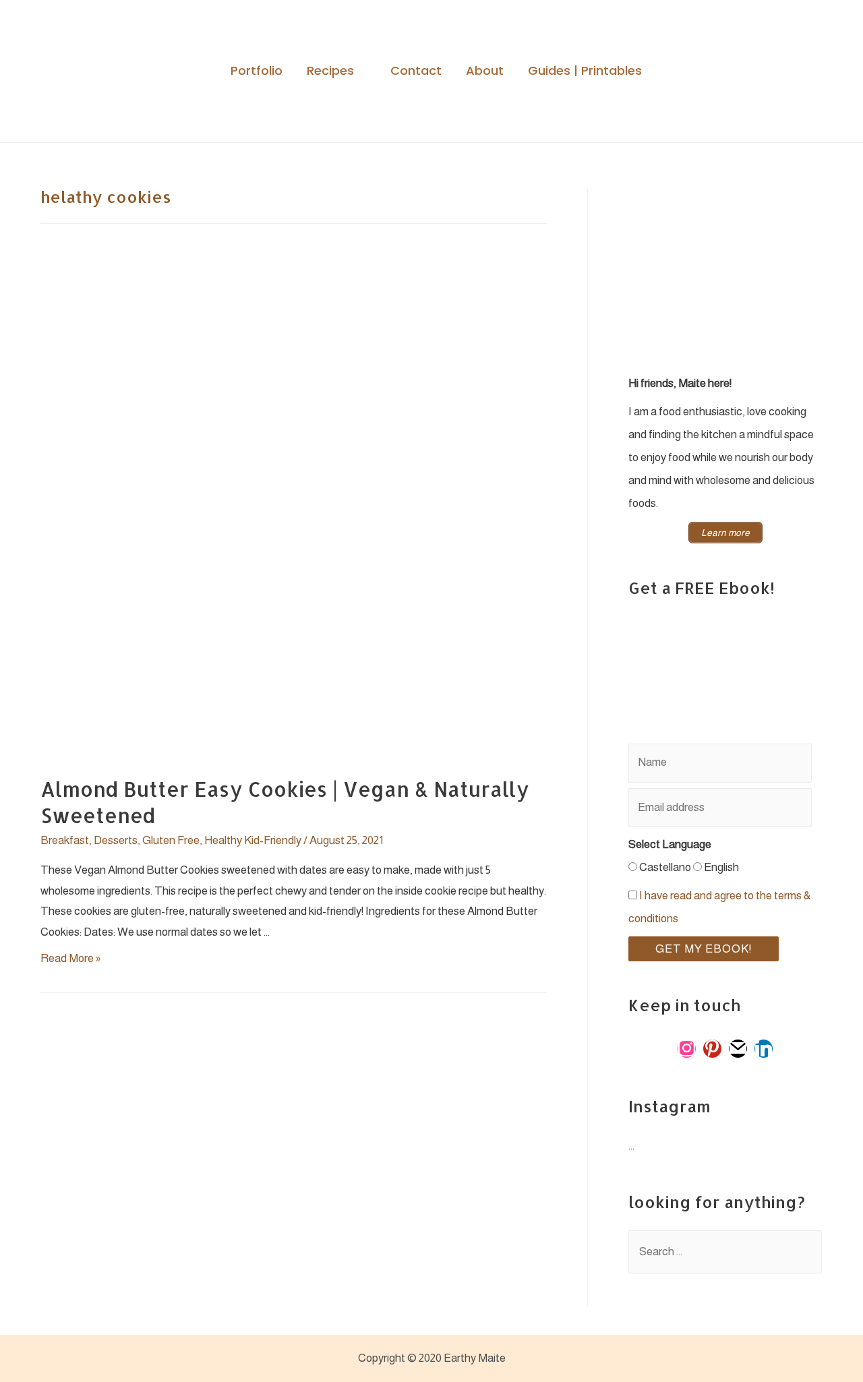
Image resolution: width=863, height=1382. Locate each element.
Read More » (70, 958)
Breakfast (64, 840)
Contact (416, 71)
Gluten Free (171, 840)
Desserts (116, 840)
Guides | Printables (585, 71)
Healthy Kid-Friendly (252, 840)
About (485, 71)
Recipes (330, 71)
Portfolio (256, 71)
